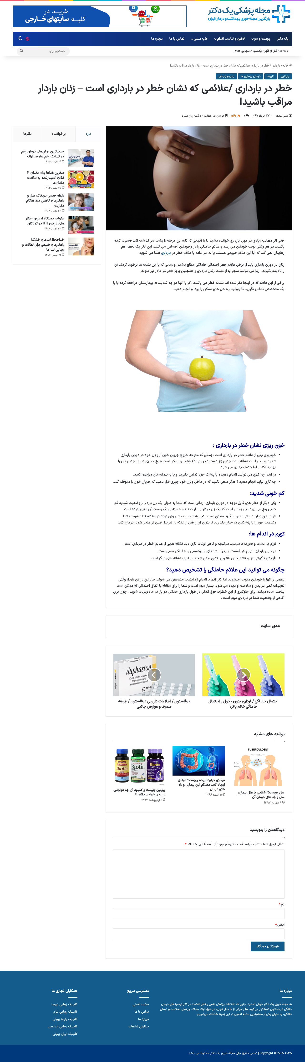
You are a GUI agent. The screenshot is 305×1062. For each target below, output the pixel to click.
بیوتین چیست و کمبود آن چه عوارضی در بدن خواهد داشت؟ (139, 792)
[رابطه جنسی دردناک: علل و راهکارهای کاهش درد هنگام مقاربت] (81, 202)
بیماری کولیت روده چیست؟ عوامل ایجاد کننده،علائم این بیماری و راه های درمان (201, 785)
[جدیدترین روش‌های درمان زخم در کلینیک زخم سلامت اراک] (81, 158)
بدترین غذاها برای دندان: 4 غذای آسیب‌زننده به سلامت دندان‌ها (45, 177)
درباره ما (157, 38)
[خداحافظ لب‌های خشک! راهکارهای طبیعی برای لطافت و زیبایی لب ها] (81, 246)
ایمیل (280, 924)
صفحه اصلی (141, 1004)
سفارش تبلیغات (138, 1026)
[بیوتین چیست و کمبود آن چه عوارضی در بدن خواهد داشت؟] (139, 765)
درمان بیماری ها (251, 76)
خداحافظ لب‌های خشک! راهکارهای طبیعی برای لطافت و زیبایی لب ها (43, 244)
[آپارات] (27, 39)
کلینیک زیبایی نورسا (64, 1004)
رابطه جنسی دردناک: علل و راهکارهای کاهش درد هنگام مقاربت (45, 200)
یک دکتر (283, 38)
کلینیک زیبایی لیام (65, 1011)
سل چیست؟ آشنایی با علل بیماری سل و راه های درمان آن (261, 795)
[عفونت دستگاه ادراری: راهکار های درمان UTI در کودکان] (81, 225)
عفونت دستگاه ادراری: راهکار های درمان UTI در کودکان (45, 221)
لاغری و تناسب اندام (231, 38)
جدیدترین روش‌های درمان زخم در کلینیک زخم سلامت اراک (42, 154)
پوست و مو (262, 38)
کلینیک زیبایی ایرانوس (62, 1026)
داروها (270, 76)
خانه (286, 65)
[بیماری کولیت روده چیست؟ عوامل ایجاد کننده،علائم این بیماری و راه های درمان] (199, 761)
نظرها (27, 134)
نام (282, 904)
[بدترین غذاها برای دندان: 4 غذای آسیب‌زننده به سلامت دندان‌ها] (81, 179)
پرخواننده (59, 134)
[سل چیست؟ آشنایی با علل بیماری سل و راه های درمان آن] (258, 767)
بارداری (276, 65)
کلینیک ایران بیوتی (65, 1033)
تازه (88, 134)
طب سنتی (201, 38)
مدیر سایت (282, 116)
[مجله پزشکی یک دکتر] (249, 14)
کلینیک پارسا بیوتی (65, 1019)
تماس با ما (176, 38)
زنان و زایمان (226, 76)
